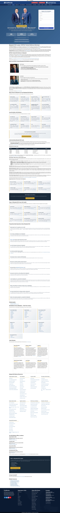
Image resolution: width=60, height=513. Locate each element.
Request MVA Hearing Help (26, 136)
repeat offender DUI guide (26, 177)
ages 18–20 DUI (17, 214)
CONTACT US (35, 2)
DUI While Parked (11, 422)
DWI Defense (10, 378)
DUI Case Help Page (33, 388)
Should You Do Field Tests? (44, 385)
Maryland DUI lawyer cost (20, 267)
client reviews (27, 98)
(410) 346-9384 (13, 443)
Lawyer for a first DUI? (13, 303)
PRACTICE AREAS (28, 4)
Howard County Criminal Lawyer (15, 485)
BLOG (42, 4)
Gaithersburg (26, 325)
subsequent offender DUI (31, 208)
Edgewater (12, 317)
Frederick (12, 335)
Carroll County (33, 506)
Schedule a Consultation (30, 198)
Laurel (39, 313)
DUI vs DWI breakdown (15, 144)
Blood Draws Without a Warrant (13, 413)
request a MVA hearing (27, 50)
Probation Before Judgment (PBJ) (45, 404)
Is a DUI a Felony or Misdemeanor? (13, 389)
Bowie (39, 312)
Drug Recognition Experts (12, 417)
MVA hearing (37, 58)
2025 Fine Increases (43, 408)
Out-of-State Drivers (22, 395)
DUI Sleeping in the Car (12, 423)
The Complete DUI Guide (34, 405)
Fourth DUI (21, 382)
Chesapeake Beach (41, 325)
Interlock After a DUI (22, 404)
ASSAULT (17, 4)
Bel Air (11, 336)
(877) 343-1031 (24, 105)
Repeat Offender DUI (22, 381)
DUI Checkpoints (43, 382)
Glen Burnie (12, 312)
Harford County (12, 337)
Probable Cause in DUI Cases (45, 381)
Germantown (26, 326)
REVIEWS (39, 4)
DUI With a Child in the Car (23, 396)
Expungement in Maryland (14, 484)
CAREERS (46, 4)
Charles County (41, 330)
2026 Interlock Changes (23, 411)
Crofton (11, 318)
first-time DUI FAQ (19, 208)
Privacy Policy (19, 503)
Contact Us (19, 496)
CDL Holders (21, 388)
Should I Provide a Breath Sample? (13, 404)
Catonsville (12, 326)
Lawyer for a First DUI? (33, 415)
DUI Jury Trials (32, 411)
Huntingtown (40, 326)
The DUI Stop (43, 378)
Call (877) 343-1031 (35, 136)
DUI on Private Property (12, 426)
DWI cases (39, 47)
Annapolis (12, 311)
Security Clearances (22, 392)
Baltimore (12, 323)
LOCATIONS (34, 4)
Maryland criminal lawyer (20, 59)
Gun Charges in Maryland (14, 483)
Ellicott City (26, 313)
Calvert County (40, 323)
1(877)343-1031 (52, 3)
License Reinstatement (33, 381)
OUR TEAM (9, 4)
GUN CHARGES (22, 4)
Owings (40, 328)
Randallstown (12, 328)
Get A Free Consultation (21, 25)
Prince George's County (35, 496)
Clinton (40, 316)
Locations (19, 500)
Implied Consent (33, 385)
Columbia (26, 311)
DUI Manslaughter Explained (12, 388)
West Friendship (27, 316)
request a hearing (20, 55)
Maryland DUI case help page (21, 476)
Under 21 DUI (21, 385)
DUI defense (28, 47)
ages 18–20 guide (44, 189)
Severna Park (12, 313)
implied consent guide (40, 184)
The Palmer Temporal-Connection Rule (46, 390)
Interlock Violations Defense (23, 405)
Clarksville (26, 312)
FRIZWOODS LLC (29, 512)
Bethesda (26, 323)
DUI (13, 4)
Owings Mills (12, 327)
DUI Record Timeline (43, 411)
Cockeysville (12, 325)
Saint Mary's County (41, 331)
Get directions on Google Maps (13, 444)
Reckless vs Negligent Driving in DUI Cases (14, 432)
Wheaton (26, 327)
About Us (19, 497)
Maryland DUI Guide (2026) (34, 404)
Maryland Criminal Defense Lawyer (15, 480)
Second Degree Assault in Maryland (15, 481)
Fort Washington (41, 317)
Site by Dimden (36, 512)
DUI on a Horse (11, 430)
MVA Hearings (32, 378)
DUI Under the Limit (11, 410)
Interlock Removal (22, 408)
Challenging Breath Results (12, 405)
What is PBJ (12, 239)
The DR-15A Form (33, 382)
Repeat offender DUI (25, 58)
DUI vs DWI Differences (12, 385)
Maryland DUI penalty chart (32, 58)
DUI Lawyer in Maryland (13, 482)
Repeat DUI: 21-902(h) (12, 381)
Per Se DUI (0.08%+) (11, 382)
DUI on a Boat (11, 429)
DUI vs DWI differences (15, 58)
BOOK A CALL (42, 2)
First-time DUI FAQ (20, 58)
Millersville (12, 316)
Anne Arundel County (34, 493)
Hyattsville (40, 311)
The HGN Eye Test (43, 388)
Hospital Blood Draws (12, 414)
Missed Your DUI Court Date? (34, 412)
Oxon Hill (40, 318)
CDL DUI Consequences (23, 389)
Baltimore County (34, 500)
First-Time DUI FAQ (22, 378)
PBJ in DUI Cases (43, 405)
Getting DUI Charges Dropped (34, 408)
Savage (26, 317)
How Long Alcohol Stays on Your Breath (14, 407)
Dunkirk (40, 327)
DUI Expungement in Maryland (45, 412)
